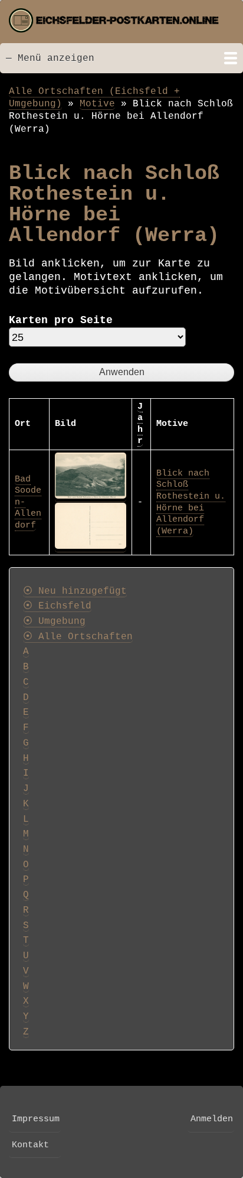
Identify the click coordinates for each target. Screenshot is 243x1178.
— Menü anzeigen (50, 58)
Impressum (36, 1119)
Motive (97, 103)
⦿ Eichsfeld (57, 606)
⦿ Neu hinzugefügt (75, 591)
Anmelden (212, 1119)
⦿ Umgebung (54, 621)
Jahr (140, 424)
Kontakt (30, 1145)
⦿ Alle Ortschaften (78, 637)
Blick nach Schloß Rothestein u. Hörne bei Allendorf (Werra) (190, 502)
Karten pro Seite (61, 320)
